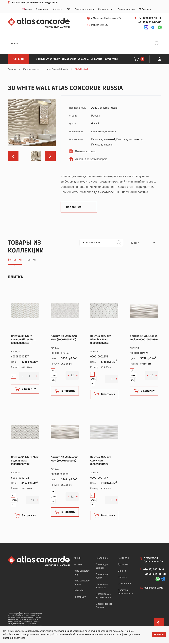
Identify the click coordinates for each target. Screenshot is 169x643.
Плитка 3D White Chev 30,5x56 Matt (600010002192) (24, 461)
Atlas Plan (79, 590)
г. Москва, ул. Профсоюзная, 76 (106, 18)
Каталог (78, 564)
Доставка (123, 564)
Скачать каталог (85, 151)
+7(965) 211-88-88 (149, 22)
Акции (77, 558)
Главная (12, 69)
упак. (53, 375)
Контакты (123, 558)
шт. (13, 376)
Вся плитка (15, 259)
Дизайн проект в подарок (91, 159)
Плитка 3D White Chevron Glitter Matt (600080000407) (23, 339)
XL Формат (80, 597)
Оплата (122, 570)
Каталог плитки (31, 69)
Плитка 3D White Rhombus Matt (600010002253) (100, 339)
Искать (158, 44)
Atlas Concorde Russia (57, 69)
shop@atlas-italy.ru (99, 25)
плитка (31, 259)
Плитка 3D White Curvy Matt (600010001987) (100, 461)
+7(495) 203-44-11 (149, 17)
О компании (124, 583)
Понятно (159, 634)
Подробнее (74, 207)
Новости (122, 577)
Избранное (102, 558)
